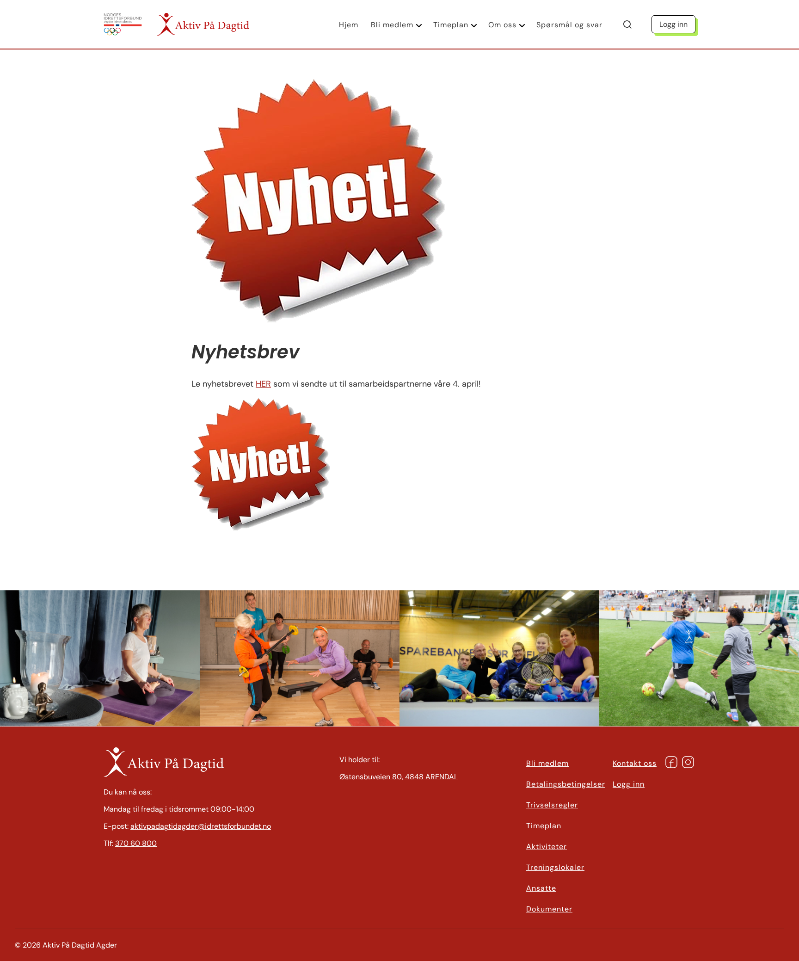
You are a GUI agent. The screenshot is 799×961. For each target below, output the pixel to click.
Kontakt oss (635, 763)
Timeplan (450, 25)
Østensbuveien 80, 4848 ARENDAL (398, 777)
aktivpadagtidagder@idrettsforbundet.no (200, 826)
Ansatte (541, 888)
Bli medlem (392, 25)
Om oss (502, 25)
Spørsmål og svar (569, 25)
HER (263, 383)
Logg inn (673, 24)
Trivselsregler (552, 805)
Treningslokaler (555, 867)
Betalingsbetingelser (565, 784)
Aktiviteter (546, 846)
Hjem (348, 25)
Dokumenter (549, 909)
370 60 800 (136, 843)
